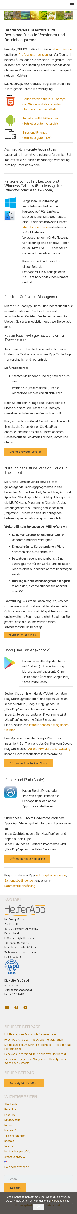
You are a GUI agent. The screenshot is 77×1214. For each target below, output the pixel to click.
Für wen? (10, 1130)
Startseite (11, 1104)
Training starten (14, 1135)
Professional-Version (33, 54)
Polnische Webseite (16, 1167)
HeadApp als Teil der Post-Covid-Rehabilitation (33, 1039)
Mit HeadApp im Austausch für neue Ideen (30, 1034)
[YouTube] (28, 1007)
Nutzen (8, 1125)
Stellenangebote (14, 1156)
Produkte (10, 1109)
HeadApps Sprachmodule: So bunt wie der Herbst (35, 1054)
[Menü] (72, 4)
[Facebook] (18, 1007)
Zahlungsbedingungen (19, 880)
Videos (8, 1146)
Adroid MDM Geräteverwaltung (49, 749)
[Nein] (72, 1203)
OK (38, 1206)
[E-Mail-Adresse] (9, 1007)
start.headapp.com (35, 227)
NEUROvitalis (12, 1120)
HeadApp (9, 1114)
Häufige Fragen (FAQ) (17, 1151)
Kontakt (9, 1141)
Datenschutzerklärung (19, 886)
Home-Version (62, 49)
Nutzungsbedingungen (51, 875)
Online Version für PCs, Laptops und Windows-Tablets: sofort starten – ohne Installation (44, 104)
